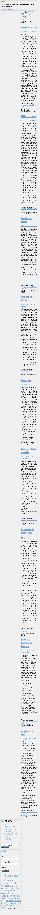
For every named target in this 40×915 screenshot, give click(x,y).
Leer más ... (25, 108)
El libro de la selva (28, 116)
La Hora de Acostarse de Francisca (26, 643)
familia (5, 895)
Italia (17, 898)
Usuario (4, 857)
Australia (5, 885)
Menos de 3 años (27, 371)
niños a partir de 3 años (29, 287)
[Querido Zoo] (26, 384)
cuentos (11, 891)
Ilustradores (8, 834)
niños (14, 901)
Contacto (7, 838)
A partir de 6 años (10, 829)
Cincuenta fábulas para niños (28, 450)
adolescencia (7, 880)
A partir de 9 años (10, 831)
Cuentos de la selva (29, 27)
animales (14, 883)
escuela (4, 893)
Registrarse (9, 9)
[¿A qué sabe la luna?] (29, 739)
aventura (13, 886)
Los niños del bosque (26, 220)
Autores (7, 836)
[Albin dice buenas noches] (29, 306)
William (3, 907)
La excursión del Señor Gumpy (27, 531)
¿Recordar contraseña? (12, 875)
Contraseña (6, 862)
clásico (4, 890)
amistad (5, 883)
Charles (17, 888)
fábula (3, 898)
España (10, 893)
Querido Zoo (26, 380)
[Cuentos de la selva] (28, 31)
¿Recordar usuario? (11, 877)
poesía (4, 905)
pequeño (13, 903)
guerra (12, 898)
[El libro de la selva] (28, 120)
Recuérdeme (6, 867)
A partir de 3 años (10, 828)
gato (8, 898)
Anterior (28, 815)
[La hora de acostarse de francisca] (29, 652)
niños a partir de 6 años (29, 209)
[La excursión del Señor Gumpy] (29, 538)
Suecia (15, 905)
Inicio (23, 11)
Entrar (3, 9)
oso (8, 903)
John (3, 901)
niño (10, 901)
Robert (10, 905)
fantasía (15, 895)
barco (12, 888)
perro (18, 903)
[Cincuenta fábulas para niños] (29, 458)
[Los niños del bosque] (29, 226)
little (7, 901)
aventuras (5, 888)
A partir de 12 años (10, 833)
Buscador (7, 839)
